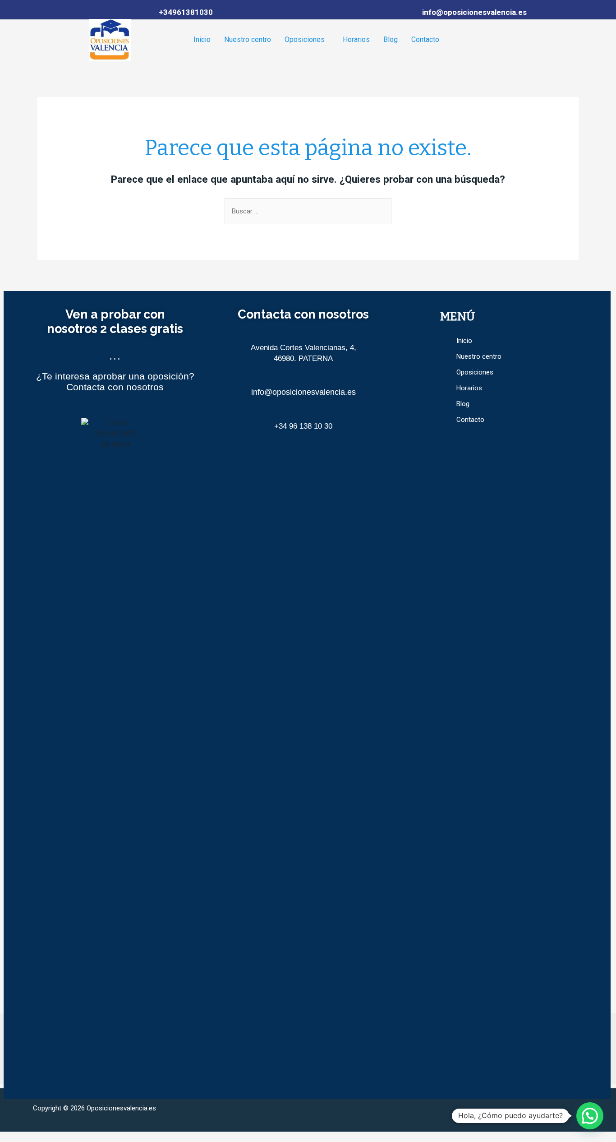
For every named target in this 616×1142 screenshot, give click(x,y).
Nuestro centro (247, 39)
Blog (390, 39)
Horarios (356, 39)
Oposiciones (305, 39)
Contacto (425, 39)
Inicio (202, 39)
